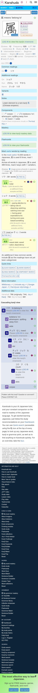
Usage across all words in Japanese (23, 169)
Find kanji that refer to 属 (10, 276)
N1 (34, 46)
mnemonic (29, 41)
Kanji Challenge (7, 539)
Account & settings (8, 625)
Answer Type (6, 581)
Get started (25, 690)
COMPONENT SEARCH (26, 272)
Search (34, 12)
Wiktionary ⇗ (7, 284)
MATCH (25, 32)
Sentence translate (8, 660)
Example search (7, 670)
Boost (3, 556)
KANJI (11, 8)
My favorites (6, 628)
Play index (5, 499)
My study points (7, 630)
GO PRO (5, 640)
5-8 (26, 48)
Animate (14, 35)
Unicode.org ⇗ (20, 284)
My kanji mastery (9, 514)
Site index (5, 489)
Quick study (6, 529)
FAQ (3, 487)
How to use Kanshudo (9, 472)
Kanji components (8, 524)
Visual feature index (8, 482)
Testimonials (6, 502)
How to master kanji (8, 477)
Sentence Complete (8, 578)
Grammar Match (7, 611)
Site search (5, 484)
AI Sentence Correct (8, 598)
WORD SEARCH (24, 268)
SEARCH (4, 8)
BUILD (24, 26)
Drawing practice (7, 526)
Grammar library (7, 600)
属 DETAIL (19, 8)
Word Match (6, 573)
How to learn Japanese (9, 474)
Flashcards (5, 531)
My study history (7, 633)
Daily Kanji (5, 635)
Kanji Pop (5, 554)
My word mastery (9, 563)
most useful (12, 154)
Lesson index (6, 497)
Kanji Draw (5, 549)
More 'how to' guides (9, 479)
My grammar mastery (10, 593)
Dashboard (29, 422)
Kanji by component (8, 652)
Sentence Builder (7, 576)
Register (10, 638)
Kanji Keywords (7, 544)
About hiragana (7, 516)
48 (17, 53)
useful (8, 151)
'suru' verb (17, 201)
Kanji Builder (6, 546)
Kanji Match (6, 551)
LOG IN (5, 41)
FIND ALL (21, 177)
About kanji (5, 521)
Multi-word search (8, 662)
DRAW (24, 29)
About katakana (7, 519)
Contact (4, 504)
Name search (6, 667)
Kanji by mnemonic (8, 655)
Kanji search (6, 650)
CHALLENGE (27, 23)
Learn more (13, 690)
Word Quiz (5, 571)
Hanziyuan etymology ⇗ (21, 287)
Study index (6, 494)
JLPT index (5, 492)
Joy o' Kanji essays (8, 536)
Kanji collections (7, 534)
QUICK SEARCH (9, 268)
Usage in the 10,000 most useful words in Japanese (17, 172)
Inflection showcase (8, 603)
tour (22, 440)
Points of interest (7, 672)
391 (34, 53)
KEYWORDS (27, 35)
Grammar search (7, 665)
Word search (6, 657)
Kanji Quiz (5, 541)
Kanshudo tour (7, 469)
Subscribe (5, 507)
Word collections (7, 583)
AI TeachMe (6, 595)
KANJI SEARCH (9, 272)
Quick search (18, 425)
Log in (4, 638)
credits (27, 462)
